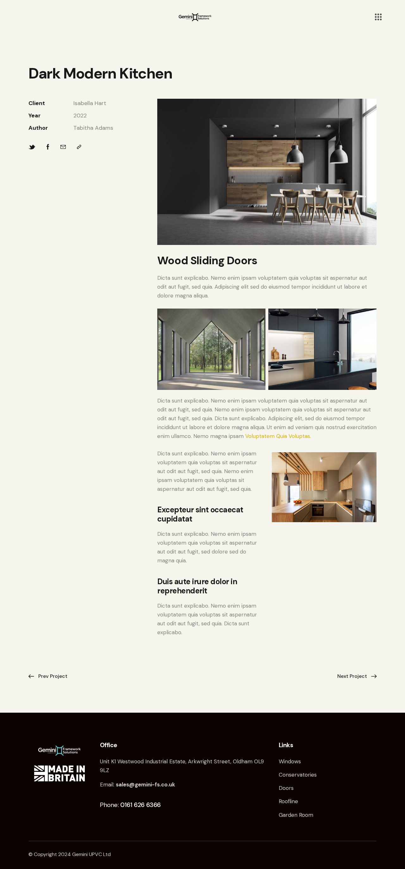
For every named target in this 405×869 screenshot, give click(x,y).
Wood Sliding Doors (207, 260)
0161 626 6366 (140, 805)
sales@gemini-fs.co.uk (145, 784)
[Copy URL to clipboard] (79, 147)
